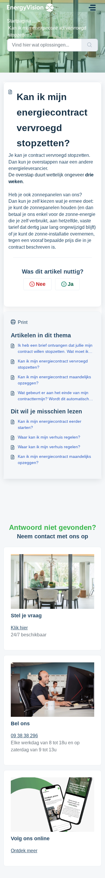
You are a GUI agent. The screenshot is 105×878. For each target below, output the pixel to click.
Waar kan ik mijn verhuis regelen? (49, 437)
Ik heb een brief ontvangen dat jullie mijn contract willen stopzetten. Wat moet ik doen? (55, 349)
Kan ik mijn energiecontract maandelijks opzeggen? (54, 379)
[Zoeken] (89, 45)
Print (22, 322)
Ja (71, 284)
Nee (41, 284)
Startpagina (19, 20)
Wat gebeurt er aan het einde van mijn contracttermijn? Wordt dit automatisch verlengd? (53, 396)
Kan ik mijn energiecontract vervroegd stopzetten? (53, 364)
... (34, 20)
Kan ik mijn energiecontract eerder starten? (49, 424)
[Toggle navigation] (92, 7)
